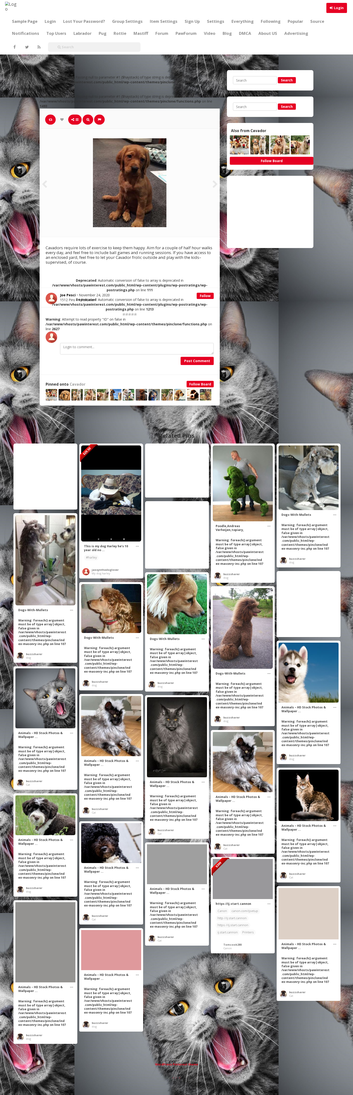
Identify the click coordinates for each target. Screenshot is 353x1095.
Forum (161, 33)
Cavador (77, 384)
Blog (227, 33)
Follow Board (200, 384)
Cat (28, 784)
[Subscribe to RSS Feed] (38, 47)
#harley (91, 557)
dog (225, 577)
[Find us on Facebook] (14, 47)
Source (317, 21)
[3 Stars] (129, 314)
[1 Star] (123, 314)
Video (209, 33)
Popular (295, 21)
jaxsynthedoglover (105, 570)
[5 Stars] (135, 314)
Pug (102, 33)
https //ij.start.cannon (233, 925)
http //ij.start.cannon (232, 918)
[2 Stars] (126, 314)
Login (339, 8)
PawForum (186, 33)
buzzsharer (231, 574)
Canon (222, 911)
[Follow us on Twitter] (26, 47)
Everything (242, 21)
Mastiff (141, 33)
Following (270, 21)
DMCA (245, 33)
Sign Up (192, 21)
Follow (205, 295)
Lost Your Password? (84, 21)
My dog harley (101, 573)
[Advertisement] (270, 212)
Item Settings (163, 21)
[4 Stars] (132, 314)
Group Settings (127, 21)
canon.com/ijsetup (244, 911)
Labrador (82, 33)
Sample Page (24, 21)
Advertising (296, 33)
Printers (248, 932)
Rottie (120, 33)
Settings (215, 21)
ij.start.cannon (228, 932)
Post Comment (197, 361)
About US (267, 33)
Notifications (25, 33)
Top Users (56, 33)
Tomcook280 (232, 944)
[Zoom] (88, 120)
